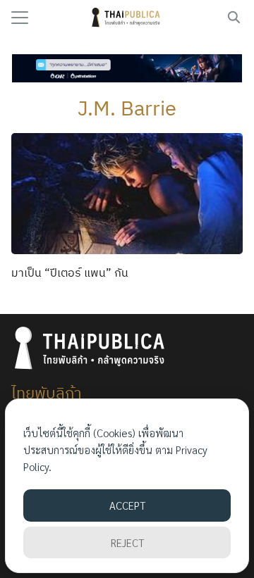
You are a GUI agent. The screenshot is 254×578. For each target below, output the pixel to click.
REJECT (127, 542)
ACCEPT (127, 505)
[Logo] (127, 17)
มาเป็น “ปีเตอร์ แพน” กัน (69, 272)
